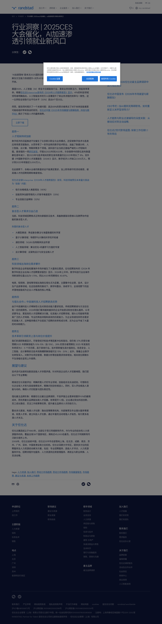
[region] (81, 73)
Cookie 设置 (55, 79)
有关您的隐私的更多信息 (93, 72)
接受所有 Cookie (108, 79)
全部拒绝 (90, 79)
